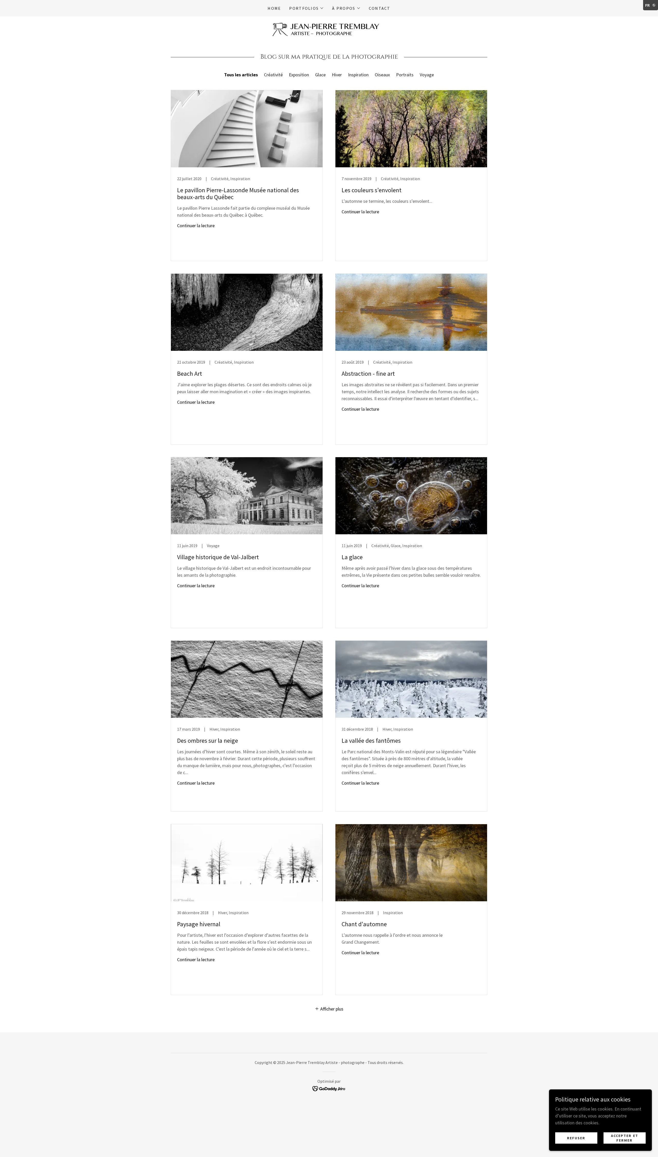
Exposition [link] (299, 75)
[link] (329, 29)
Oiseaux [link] (382, 75)
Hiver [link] (337, 75)
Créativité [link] (273, 75)
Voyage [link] (427, 75)
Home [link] (274, 8)
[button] (306, 8)
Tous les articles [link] (241, 75)
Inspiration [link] (358, 75)
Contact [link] (379, 8)
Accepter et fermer (624, 1138)
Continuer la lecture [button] (196, 225)
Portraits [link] (405, 75)
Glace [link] (320, 75)
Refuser (576, 1138)
